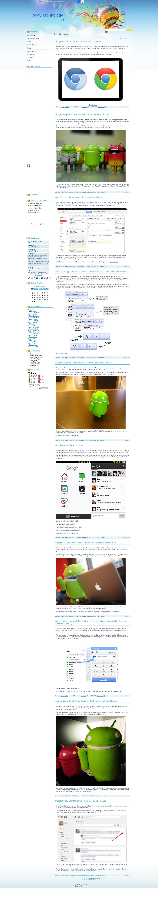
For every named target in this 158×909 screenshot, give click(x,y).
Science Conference (36, 357)
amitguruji (84, 107)
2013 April (32, 338)
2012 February (33, 321)
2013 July (32, 343)
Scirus (32, 354)
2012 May (32, 325)
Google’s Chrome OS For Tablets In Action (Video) (78, 41)
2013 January (33, 333)
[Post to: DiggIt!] (34, 278)
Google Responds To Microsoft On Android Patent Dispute (82, 114)
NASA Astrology (35, 359)
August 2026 (40, 286)
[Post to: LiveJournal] (50, 278)
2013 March (33, 337)
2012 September (34, 327)
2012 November (34, 330)
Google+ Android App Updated (69, 445)
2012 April (32, 324)
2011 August (33, 311)
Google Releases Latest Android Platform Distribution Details (83, 363)
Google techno (33, 207)
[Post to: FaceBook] (37, 278)
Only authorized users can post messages (38, 274)
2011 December (34, 317)
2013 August (33, 345)
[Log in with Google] (82, 1)
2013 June (32, 341)
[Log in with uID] (75, 1)
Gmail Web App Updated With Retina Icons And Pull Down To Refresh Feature (91, 271)
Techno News (33, 205)
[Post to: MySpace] (42, 278)
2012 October (33, 329)
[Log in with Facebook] (79, 1)
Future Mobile (33, 210)
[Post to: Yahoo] (47, 278)
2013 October (33, 346)
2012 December (34, 332)
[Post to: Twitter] (32, 278)
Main (38, 1)
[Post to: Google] (39, 278)
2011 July (32, 309)
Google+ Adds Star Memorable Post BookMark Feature (80, 801)
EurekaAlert (33, 360)
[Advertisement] (43, 101)
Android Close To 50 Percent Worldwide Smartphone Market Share (86, 701)
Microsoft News (34, 203)
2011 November (34, 316)
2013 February (33, 335)
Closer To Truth (34, 363)
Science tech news (36, 355)
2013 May (32, 340)
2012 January (33, 319)
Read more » (93, 105)
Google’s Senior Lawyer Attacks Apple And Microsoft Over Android (85, 543)
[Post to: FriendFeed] (44, 278)
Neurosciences (34, 365)
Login (42, 1)
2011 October (33, 314)
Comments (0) (102, 107)
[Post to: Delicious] (29, 278)
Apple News (33, 212)
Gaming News (33, 209)
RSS (44, 1)
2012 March (33, 322)
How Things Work (35, 362)
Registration (40, 1)
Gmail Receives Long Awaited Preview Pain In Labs (79, 197)
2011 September (34, 312)
